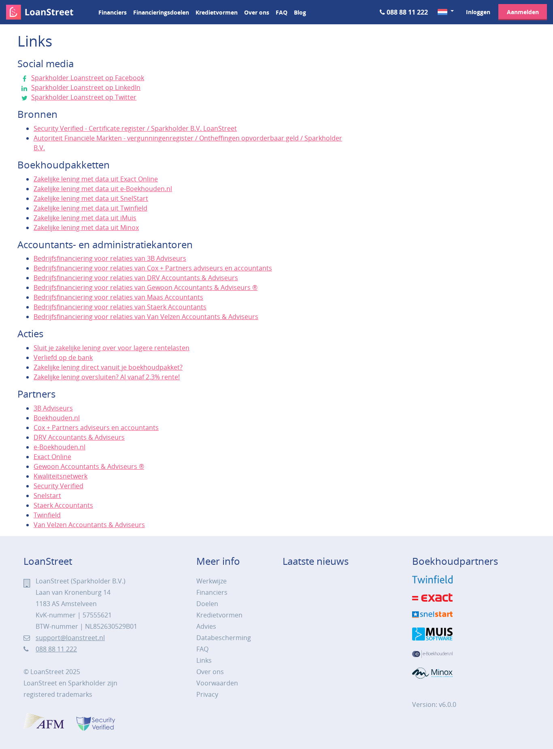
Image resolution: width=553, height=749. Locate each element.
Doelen (207, 603)
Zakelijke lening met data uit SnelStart (91, 198)
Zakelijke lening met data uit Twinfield (90, 208)
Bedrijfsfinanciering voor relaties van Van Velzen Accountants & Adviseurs (146, 316)
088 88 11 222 (407, 12)
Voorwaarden (217, 683)
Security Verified (58, 485)
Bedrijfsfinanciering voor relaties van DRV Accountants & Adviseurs (136, 277)
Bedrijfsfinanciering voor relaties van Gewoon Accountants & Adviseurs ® (145, 287)
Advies (206, 626)
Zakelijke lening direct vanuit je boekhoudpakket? (108, 367)
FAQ (281, 12)
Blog (300, 12)
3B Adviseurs (53, 408)
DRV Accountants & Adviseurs (79, 437)
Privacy (207, 694)
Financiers (112, 12)
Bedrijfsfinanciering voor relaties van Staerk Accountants (120, 306)
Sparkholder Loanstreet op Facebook (87, 77)
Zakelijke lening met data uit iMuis (85, 217)
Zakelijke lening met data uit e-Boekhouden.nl (103, 188)
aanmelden (523, 12)
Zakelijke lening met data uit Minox (86, 227)
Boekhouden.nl (57, 417)
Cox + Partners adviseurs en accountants (96, 427)
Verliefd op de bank (63, 357)
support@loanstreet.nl (70, 637)
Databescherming (223, 637)
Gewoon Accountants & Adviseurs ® (89, 466)
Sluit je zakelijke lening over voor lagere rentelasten (111, 347)
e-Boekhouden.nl (59, 447)
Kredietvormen (217, 12)
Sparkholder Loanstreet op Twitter (83, 97)
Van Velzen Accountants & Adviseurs (89, 524)
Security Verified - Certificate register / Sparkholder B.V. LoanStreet (135, 128)
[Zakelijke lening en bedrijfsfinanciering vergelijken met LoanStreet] (47, 12)
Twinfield (47, 515)
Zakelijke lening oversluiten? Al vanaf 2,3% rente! (107, 376)
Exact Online (52, 456)
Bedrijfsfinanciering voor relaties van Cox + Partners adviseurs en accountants (153, 268)
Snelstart (47, 495)
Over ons (256, 12)
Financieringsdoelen (161, 12)
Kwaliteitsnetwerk (60, 476)
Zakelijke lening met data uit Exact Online (96, 178)
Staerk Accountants (63, 505)
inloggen (478, 12)
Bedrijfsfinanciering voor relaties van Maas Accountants (118, 297)
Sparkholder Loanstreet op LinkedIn (85, 87)
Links (204, 660)
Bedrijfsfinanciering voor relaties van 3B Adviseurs (110, 258)
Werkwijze (211, 581)
